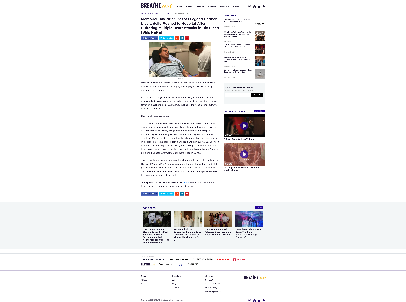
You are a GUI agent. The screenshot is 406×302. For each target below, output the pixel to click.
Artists (236, 7)
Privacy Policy (211, 288)
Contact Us (209, 280)
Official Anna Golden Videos (239, 139)
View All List (259, 111)
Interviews (224, 7)
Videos (189, 7)
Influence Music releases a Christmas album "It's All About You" (237, 59)
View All (259, 208)
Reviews (212, 7)
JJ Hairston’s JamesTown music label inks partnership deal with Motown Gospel (237, 34)
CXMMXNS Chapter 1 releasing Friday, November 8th (237, 20)
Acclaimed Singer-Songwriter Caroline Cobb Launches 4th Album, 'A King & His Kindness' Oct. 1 (187, 234)
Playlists (200, 7)
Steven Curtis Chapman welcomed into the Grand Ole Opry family (238, 46)
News (179, 7)
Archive (175, 288)
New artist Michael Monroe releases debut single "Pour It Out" (239, 71)
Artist (174, 280)
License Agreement (213, 292)
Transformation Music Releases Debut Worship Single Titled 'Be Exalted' (217, 232)
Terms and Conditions (214, 284)
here (186, 182)
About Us (209, 276)
